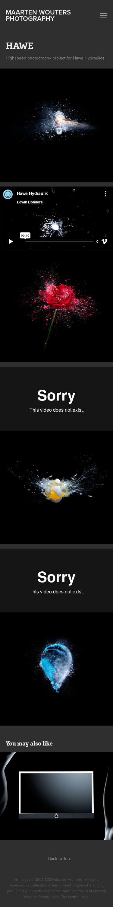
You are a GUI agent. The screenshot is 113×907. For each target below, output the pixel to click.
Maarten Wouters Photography (39, 15)
